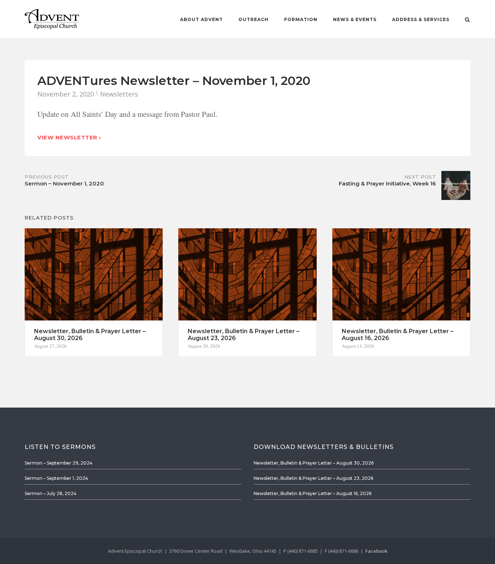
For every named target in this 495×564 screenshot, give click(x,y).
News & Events (355, 19)
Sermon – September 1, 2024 (56, 478)
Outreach (253, 19)
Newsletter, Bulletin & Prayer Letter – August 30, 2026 (314, 463)
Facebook (376, 551)
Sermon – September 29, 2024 (58, 463)
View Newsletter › (69, 137)
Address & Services (420, 19)
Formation (300, 19)
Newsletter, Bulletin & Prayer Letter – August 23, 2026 (313, 478)
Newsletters (119, 94)
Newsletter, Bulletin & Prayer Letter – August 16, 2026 (312, 493)
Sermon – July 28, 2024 (50, 493)
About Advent (201, 19)
